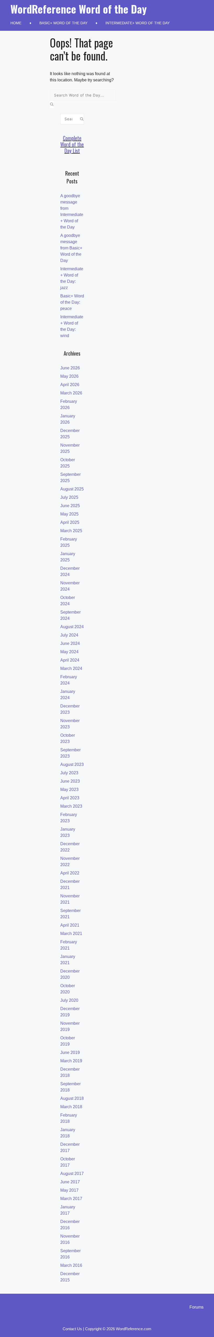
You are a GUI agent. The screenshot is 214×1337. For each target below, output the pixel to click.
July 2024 (69, 635)
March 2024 (71, 668)
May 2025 (69, 514)
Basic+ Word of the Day (63, 23)
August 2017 (72, 1173)
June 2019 (70, 1052)
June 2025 (70, 505)
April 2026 (69, 384)
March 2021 (71, 933)
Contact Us (72, 1329)
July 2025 (69, 497)
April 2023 (69, 798)
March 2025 (71, 531)
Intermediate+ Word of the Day (137, 23)
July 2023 (69, 773)
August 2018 (72, 1098)
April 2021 (69, 925)
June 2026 (70, 368)
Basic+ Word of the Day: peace (72, 302)
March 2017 (71, 1198)
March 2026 (71, 393)
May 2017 (69, 1190)
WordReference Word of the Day (78, 9)
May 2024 (69, 652)
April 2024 (69, 660)
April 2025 (69, 522)
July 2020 (69, 1000)
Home (15, 23)
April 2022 (69, 873)
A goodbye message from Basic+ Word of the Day (71, 248)
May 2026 (69, 376)
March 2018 (71, 1107)
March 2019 (71, 1061)
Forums (196, 1307)
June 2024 (70, 643)
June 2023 (70, 781)
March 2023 (71, 806)
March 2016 (71, 1265)
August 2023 (72, 764)
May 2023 (69, 789)
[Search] (52, 104)
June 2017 (70, 1182)
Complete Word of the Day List (72, 144)
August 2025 (72, 489)
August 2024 (72, 627)
